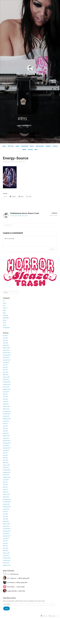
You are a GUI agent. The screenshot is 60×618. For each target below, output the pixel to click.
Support (48, 146)
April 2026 (5, 343)
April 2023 (5, 431)
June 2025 (5, 367)
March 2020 (6, 521)
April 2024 (5, 401)
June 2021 (5, 484)
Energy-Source (7, 225)
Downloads (24, 146)
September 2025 (6, 360)
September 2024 (6, 389)
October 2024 (6, 387)
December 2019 (6, 528)
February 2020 (6, 523)
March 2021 (6, 492)
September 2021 (6, 477)
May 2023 (5, 428)
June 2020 (5, 514)
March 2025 (6, 374)
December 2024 (6, 382)
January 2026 (6, 350)
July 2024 (5, 394)
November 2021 (6, 472)
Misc (36, 149)
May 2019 (5, 545)
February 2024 (6, 406)
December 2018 (6, 558)
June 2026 (5, 338)
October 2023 (6, 416)
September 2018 (6, 565)
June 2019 (5, 543)
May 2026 (5, 340)
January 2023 (6, 438)
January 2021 (6, 497)
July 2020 (5, 511)
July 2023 (5, 423)
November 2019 (6, 531)
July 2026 (5, 335)
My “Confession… (12, 578)
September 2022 (6, 448)
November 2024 (6, 384)
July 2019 (5, 540)
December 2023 (6, 411)
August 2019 (6, 538)
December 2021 (6, 470)
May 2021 (5, 487)
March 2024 (6, 404)
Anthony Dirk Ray (12, 591)
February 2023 (6, 435)
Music (4, 313)
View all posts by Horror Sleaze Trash (19, 215)
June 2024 (5, 396)
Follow (6, 608)
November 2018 (6, 560)
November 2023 (6, 413)
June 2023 (5, 426)
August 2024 (6, 391)
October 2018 (6, 563)
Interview (5, 308)
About (24, 149)
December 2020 (6, 499)
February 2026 (6, 347)
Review (5, 325)
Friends (30, 149)
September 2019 (6, 536)
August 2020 (6, 509)
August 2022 (6, 450)
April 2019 (5, 548)
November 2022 (6, 443)
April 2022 (5, 460)
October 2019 (6, 533)
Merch (32, 146)
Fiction (4, 303)
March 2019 (6, 550)
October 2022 (6, 445)
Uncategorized (6, 327)
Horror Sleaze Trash (30, 74)
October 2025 (6, 357)
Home (4, 146)
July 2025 (5, 365)
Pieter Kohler (21, 587)
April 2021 (5, 489)
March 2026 (6, 345)
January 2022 (6, 467)
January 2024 (6, 409)
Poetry (4, 322)
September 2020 (6, 506)
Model (4, 310)
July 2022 (5, 453)
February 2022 (6, 465)
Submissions (40, 146)
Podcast (5, 320)
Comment (52, 249)
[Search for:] (10, 292)
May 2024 (5, 399)
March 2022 (6, 462)
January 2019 (6, 555)
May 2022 (5, 457)
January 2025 (6, 379)
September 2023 (6, 418)
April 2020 (5, 519)
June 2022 (5, 455)
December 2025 (6, 352)
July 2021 (5, 482)
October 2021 (6, 475)
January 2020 (6, 526)
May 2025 (5, 369)
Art (3, 300)
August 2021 (6, 479)
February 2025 (6, 377)
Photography (6, 317)
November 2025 (6, 355)
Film (4, 305)
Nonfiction (5, 315)
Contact (55, 146)
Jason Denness (11, 582)
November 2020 (6, 501)
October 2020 (6, 504)
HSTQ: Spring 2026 (24, 578)
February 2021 (6, 494)
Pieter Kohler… (11, 587)
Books (17, 146)
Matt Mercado (15, 574)
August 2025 (6, 362)
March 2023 (6, 433)
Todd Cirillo (22, 591)
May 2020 (5, 516)
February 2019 (6, 553)
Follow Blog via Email (9, 598)
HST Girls (11, 146)
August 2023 (6, 421)
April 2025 (5, 372)
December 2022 (6, 440)
